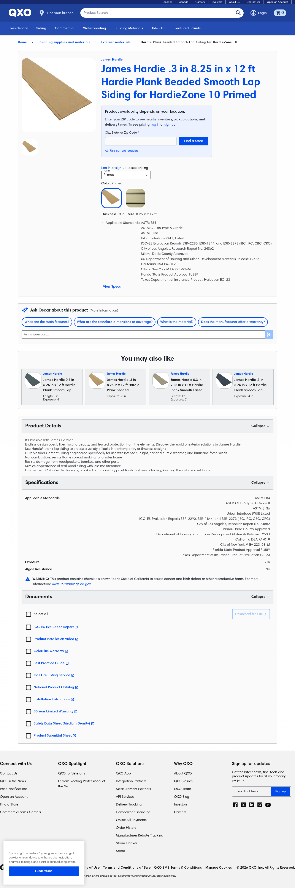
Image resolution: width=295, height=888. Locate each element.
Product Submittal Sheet (53, 735)
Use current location (124, 151)
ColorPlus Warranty (49, 651)
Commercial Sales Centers (20, 812)
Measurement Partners (133, 789)
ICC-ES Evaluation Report (54, 627)
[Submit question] (269, 334)
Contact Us (253, 2)
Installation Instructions (52, 699)
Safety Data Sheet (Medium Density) (62, 723)
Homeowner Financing (133, 812)
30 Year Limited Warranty (53, 711)
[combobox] (126, 175)
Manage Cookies (218, 868)
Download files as (249, 614)
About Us (234, 2)
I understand (44, 871)
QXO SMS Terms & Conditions (178, 868)
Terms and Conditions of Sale (127, 868)
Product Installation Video (54, 639)
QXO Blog (181, 797)
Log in (106, 168)
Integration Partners (131, 781)
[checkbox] (28, 614)
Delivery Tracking (129, 804)
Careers (200, 2)
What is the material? (176, 322)
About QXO (183, 773)
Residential (19, 28)
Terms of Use (89, 868)
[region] (43, 863)
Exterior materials (115, 42)
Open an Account (277, 2)
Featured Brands (187, 28)
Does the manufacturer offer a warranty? (233, 322)
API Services (125, 797)
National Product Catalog (54, 687)
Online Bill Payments (131, 820)
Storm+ (121, 851)
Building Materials (129, 28)
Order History (126, 828)
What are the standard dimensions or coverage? (114, 322)
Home (22, 42)
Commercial (65, 28)
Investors (217, 2)
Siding (41, 28)
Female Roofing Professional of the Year (81, 784)
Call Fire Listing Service (52, 675)
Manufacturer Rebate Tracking (139, 835)
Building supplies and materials (65, 42)
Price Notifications (13, 789)
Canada (183, 2)
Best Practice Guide (49, 663)
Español (167, 2)
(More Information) (104, 310)
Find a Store (193, 141)
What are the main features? (47, 322)
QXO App (123, 773)
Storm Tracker (126, 843)
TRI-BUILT (159, 28)
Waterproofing (94, 28)
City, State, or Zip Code (122, 132)
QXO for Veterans (71, 773)
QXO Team (182, 789)
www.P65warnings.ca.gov (71, 584)
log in (155, 124)
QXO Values (183, 781)
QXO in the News (13, 781)
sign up (170, 124)
